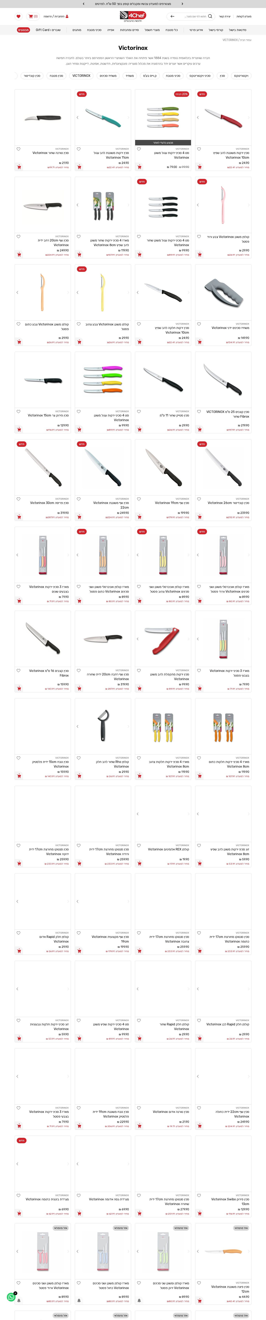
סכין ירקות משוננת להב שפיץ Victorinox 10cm (231, 155)
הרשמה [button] (48, 16)
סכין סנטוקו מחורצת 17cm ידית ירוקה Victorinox (49, 851)
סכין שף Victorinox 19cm (172, 503)
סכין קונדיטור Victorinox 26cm (228, 503)
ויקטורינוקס (241, 76)
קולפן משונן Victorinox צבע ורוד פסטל (228, 239)
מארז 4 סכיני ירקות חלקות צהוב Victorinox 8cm (169, 764)
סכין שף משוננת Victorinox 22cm (111, 505)
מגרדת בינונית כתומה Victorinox (47, 1199)
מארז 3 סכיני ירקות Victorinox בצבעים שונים (49, 589)
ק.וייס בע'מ (150, 76)
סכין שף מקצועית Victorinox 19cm (110, 939)
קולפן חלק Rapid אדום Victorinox (54, 939)
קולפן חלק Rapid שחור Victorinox (174, 1026)
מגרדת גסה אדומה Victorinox (109, 1199)
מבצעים (23, 30)
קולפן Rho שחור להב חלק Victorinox (112, 764)
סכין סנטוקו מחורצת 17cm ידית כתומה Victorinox (229, 939)
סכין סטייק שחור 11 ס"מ (174, 415)
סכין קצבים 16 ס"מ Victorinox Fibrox (49, 673)
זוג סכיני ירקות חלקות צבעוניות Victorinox (49, 1026)
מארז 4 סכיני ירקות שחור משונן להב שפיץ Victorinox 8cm (109, 243)
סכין (222, 76)
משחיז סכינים (108, 76)
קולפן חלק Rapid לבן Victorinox (227, 1024)
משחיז (130, 76)
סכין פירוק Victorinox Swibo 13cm (230, 1201)
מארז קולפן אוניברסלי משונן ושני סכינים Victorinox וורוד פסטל (229, 589)
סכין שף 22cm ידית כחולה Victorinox (232, 1114)
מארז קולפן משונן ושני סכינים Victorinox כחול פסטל (111, 1285)
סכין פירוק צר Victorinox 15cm (48, 415)
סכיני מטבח (173, 76)
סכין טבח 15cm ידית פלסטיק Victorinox (50, 764)
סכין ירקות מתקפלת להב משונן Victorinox (169, 676)
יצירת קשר (225, 16)
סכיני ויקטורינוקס (200, 76)
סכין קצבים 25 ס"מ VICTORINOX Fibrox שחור (227, 414)
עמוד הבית (245, 40)
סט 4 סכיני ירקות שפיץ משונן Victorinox (111, 1026)
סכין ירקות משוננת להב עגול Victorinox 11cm (111, 155)
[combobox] (190, 16)
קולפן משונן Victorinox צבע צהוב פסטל (107, 326)
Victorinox (230, 40)
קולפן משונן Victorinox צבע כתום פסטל (47, 326)
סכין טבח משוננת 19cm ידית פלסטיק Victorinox (111, 1114)
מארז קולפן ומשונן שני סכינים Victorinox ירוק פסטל (171, 1285)
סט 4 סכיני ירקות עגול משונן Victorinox (171, 155)
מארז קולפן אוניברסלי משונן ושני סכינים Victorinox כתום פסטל (109, 589)
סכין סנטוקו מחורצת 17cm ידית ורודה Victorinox (109, 851)
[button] (33, 16)
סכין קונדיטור (32, 76)
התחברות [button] (59, 16)
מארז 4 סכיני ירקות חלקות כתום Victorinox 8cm (229, 764)
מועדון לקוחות (244, 16)
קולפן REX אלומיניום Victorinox (168, 849)
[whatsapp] (11, 1297)
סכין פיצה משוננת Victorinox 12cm (230, 1289)
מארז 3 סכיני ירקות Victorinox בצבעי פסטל (229, 673)
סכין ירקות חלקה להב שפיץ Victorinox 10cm (172, 330)
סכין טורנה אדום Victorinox (171, 1112)
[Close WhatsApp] (15, 1293)
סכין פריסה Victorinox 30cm (49, 503)
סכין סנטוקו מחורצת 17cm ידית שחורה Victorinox (169, 1201)
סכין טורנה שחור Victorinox (51, 153)
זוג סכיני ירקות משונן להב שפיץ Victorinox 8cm (230, 851)
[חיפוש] (172, 16)
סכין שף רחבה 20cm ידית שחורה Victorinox (108, 676)
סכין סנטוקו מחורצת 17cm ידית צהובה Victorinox (169, 939)
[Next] (197, 117)
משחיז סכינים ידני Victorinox (230, 328)
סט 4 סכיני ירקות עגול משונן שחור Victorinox (168, 243)
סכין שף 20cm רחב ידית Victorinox (53, 243)
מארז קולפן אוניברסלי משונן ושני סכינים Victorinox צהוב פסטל (169, 589)
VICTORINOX (81, 76)
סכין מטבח (56, 76)
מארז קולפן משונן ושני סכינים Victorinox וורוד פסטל (51, 1285)
